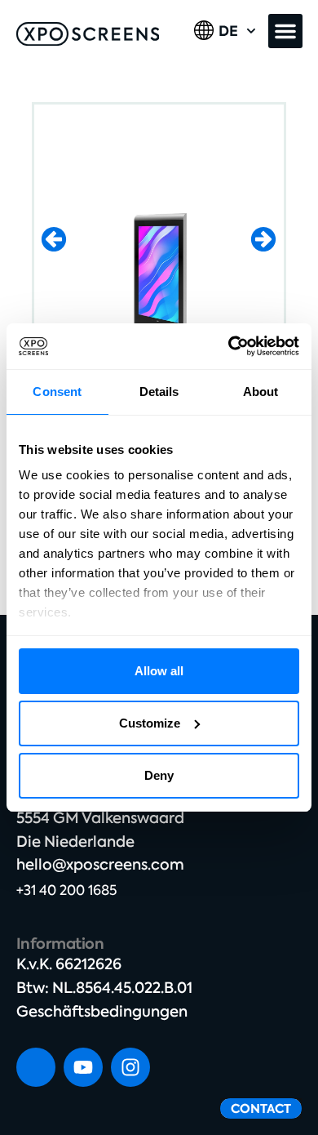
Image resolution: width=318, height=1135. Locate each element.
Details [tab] (159, 391)
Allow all (159, 671)
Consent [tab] (57, 391)
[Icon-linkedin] (35, 1067)
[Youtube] (83, 1067)
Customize (149, 723)
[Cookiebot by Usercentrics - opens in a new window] (228, 346)
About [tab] (261, 391)
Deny (159, 775)
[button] (285, 31)
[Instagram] (130, 1067)
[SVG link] (88, 34)
